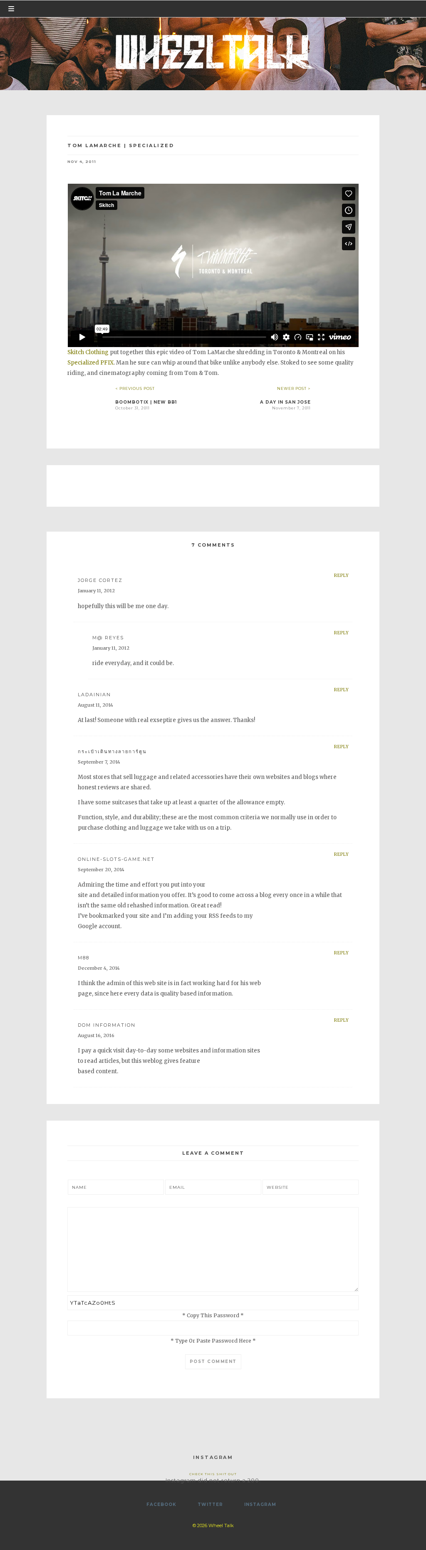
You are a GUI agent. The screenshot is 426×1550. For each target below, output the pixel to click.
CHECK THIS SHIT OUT (213, 1474)
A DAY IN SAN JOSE (285, 402)
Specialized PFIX (90, 362)
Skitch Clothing (88, 352)
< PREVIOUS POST (135, 388)
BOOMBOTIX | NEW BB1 (146, 402)
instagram (260, 1504)
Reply (341, 575)
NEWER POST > (294, 388)
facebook (161, 1504)
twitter (210, 1504)
